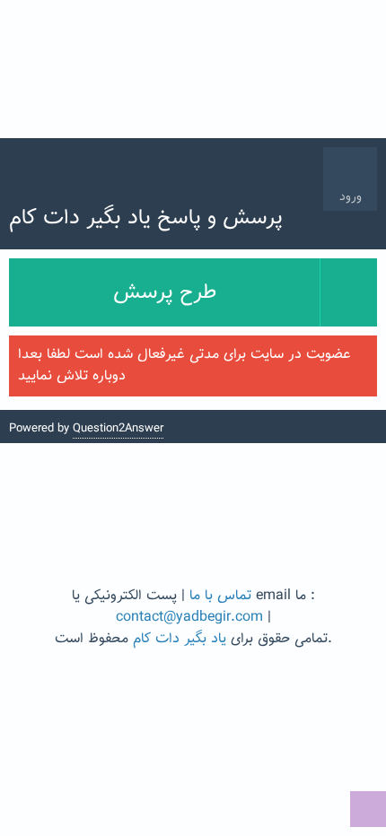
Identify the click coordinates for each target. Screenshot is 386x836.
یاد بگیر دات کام (179, 639)
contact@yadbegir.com (189, 617)
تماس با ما (220, 596)
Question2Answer (118, 429)
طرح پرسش (164, 292)
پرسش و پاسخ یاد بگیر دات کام (146, 218)
